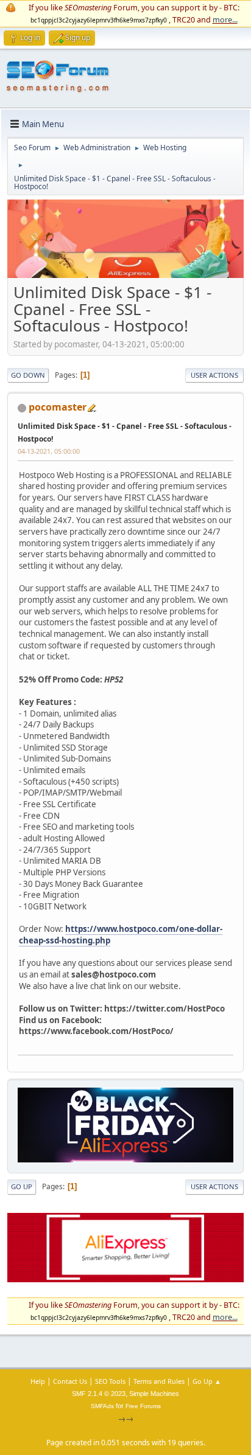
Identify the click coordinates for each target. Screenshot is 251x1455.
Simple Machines (154, 1393)
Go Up (21, 1186)
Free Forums (143, 1406)
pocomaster (58, 407)
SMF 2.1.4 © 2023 (98, 1393)
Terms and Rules (159, 1381)
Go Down (28, 375)
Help (37, 1381)
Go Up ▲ (207, 1381)
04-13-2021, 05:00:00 (49, 451)
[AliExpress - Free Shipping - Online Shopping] (125, 274)
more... (225, 19)
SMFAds (102, 1406)
